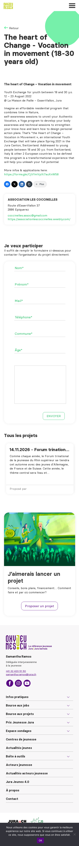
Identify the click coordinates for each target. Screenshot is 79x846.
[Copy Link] (29, 184)
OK (40, 840)
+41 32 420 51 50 (16, 671)
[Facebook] (7, 184)
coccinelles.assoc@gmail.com (27, 215)
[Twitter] (14, 184)
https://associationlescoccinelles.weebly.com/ (39, 219)
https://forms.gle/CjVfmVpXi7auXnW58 (31, 174)
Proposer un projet (39, 606)
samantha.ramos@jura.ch (21, 674)
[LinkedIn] (22, 184)
